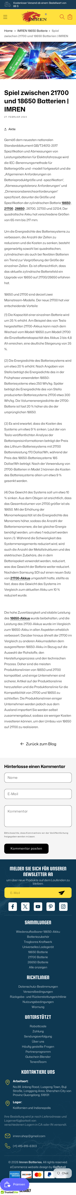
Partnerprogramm (38, 1052)
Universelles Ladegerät (38, 947)
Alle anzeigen (38, 967)
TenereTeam (38, 1062)
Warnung (38, 1007)
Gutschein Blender (38, 1057)
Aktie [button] (12, 129)
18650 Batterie (38, 952)
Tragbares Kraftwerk (38, 942)
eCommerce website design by (31, 1167)
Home (8, 31)
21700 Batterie (38, 957)
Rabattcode (38, 1026)
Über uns (38, 1041)
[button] (5, 17)
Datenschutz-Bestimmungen (38, 986)
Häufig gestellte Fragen (38, 1046)
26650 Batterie (38, 962)
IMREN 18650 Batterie (32, 31)
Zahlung (38, 1031)
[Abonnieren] (61, 892)
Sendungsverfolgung (38, 1036)
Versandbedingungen (38, 992)
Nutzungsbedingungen (38, 1002)
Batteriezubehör (38, 937)
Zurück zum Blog (41, 744)
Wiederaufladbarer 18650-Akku (38, 932)
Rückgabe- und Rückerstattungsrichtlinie (38, 997)
